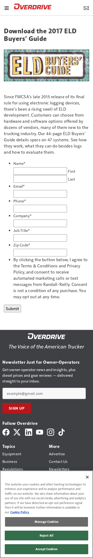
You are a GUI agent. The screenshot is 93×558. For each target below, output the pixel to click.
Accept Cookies (46, 549)
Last (71, 179)
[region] (46, 514)
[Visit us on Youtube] (39, 431)
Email (19, 186)
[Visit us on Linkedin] (28, 431)
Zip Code (21, 245)
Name (19, 163)
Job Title (21, 230)
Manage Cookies (46, 522)
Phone (19, 201)
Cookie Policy (19, 512)
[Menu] (7, 8)
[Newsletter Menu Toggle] (86, 8)
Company (22, 216)
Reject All (46, 535)
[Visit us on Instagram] (50, 431)
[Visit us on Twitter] (17, 431)
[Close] (87, 477)
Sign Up (17, 408)
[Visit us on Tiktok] (61, 431)
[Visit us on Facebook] (6, 431)
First (71, 171)
